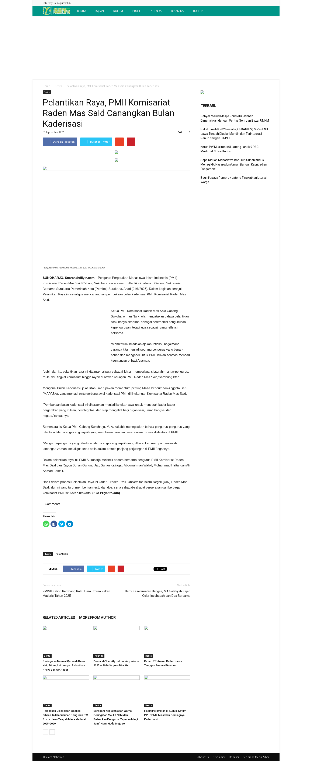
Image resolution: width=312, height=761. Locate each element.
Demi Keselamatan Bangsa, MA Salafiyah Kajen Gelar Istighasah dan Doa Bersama (157, 593)
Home (46, 86)
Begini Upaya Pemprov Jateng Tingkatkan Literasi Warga (234, 180)
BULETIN (198, 11)
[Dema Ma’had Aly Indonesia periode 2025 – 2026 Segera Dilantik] (116, 642)
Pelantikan (62, 553)
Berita (58, 86)
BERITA (81, 11)
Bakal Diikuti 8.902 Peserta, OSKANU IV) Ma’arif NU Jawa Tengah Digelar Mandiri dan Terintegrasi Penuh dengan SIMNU (234, 134)
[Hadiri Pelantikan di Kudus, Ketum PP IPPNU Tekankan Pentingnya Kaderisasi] (167, 691)
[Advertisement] (156, 47)
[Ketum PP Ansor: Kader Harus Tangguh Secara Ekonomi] (167, 642)
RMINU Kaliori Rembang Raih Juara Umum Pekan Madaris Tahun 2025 (76, 593)
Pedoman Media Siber (256, 757)
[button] (264, 11)
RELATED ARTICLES (59, 617)
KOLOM (118, 11)
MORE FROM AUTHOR (97, 617)
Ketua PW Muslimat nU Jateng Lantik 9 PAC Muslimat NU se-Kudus (230, 149)
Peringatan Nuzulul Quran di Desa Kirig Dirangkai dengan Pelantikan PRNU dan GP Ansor (64, 665)
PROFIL (136, 11)
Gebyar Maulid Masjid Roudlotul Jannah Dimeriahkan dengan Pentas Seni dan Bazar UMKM (235, 118)
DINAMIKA (177, 11)
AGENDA (156, 11)
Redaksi (234, 757)
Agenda (99, 655)
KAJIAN (100, 11)
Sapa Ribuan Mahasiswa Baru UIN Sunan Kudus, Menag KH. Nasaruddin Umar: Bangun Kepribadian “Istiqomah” (234, 164)
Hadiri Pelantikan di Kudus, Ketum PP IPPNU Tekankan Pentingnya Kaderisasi (165, 715)
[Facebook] (266, 3)
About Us (203, 757)
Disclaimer (219, 757)
